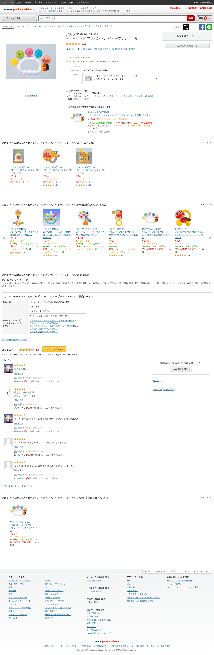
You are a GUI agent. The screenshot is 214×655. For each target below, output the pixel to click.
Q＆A (156, 381)
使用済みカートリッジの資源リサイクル (143, 597)
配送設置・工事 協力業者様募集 (140, 601)
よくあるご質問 (163, 646)
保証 (129, 584)
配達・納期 (91, 623)
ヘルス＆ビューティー (18, 597)
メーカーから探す (94, 580)
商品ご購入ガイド (94, 630)
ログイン (42, 8)
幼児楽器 (149, 96)
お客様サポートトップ (53, 646)
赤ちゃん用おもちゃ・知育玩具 (117, 96)
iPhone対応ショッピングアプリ (100, 633)
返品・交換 (131, 587)
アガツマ (86, 66)
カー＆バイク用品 (52, 597)
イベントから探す (94, 591)
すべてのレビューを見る (16, 486)
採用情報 (140, 646)
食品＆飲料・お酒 (16, 584)
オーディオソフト (52, 604)
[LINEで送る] (209, 30)
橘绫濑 (17, 381)
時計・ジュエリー (52, 594)
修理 (129, 580)
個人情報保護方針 (101, 646)
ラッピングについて (175, 584)
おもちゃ (97, 96)
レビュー (72, 49)
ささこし (18, 408)
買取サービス (132, 591)
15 (123, 255)
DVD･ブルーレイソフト (55, 601)
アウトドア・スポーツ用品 (20, 608)
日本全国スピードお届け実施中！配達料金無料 (191, 8)
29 (57, 255)
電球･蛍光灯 (50, 618)
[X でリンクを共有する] (186, 30)
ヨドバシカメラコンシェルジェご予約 (182, 587)
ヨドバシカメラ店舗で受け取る (180, 580)
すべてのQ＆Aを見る (163, 389)
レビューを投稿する (54, 349)
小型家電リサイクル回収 (137, 594)
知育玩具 (138, 96)
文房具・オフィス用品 (18, 615)
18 (24, 252)
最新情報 (131, 49)
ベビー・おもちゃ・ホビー (78, 93)
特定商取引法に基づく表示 (122, 646)
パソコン (12, 604)
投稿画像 (118, 49)
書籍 (10, 587)
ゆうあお (18, 455)
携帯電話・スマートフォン (56, 584)
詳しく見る (18, 373)
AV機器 (11, 611)
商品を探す (91, 627)
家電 (10, 594)
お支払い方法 (92, 616)
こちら (94, 8)
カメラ (48, 587)
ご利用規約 (86, 646)
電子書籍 (12, 591)
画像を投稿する (31, 95)
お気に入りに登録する (187, 45)
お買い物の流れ (93, 613)
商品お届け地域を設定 (48, 11)
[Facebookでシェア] (202, 30)
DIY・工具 (13, 618)
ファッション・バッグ (54, 591)
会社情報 (150, 646)
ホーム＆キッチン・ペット (20, 601)
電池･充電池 (50, 611)
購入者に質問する (181, 369)
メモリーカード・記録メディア (58, 608)
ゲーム (48, 580)
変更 (129, 11)
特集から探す (92, 602)
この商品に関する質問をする (98, 49)
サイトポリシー (72, 646)
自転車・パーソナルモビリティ (58, 615)
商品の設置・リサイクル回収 (99, 620)
